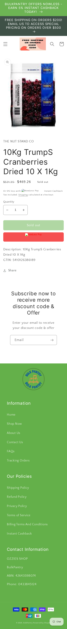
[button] (5, 44)
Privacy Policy (17, 506)
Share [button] (12, 270)
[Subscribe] (52, 340)
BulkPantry (28, 623)
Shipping (23, 195)
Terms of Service (18, 515)
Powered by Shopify (42, 623)
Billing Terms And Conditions (27, 524)
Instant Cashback (19, 533)
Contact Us (15, 442)
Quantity (8, 201)
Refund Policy (17, 497)
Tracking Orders (18, 460)
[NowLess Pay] (33, 237)
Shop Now (14, 424)
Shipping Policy (18, 488)
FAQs (11, 451)
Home (11, 414)
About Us (13, 433)
